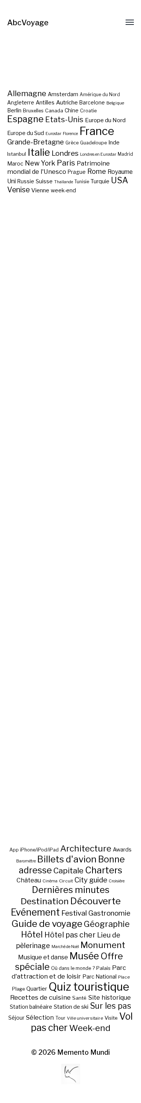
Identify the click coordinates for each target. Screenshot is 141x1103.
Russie (25, 181)
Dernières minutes (70, 889)
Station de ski (71, 1006)
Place (124, 977)
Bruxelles (33, 111)
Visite (111, 1018)
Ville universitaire (85, 1018)
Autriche (67, 102)
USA (119, 180)
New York (40, 163)
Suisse (44, 181)
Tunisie (81, 181)
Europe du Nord (105, 120)
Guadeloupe (93, 143)
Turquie (100, 181)
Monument (102, 945)
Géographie (107, 924)
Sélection (40, 1017)
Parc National (99, 976)
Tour (60, 1018)
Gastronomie (109, 913)
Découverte (95, 901)
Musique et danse (43, 957)
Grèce (72, 143)
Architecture (85, 848)
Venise (18, 189)
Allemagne (26, 93)
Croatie (88, 111)
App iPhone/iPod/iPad (34, 850)
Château (29, 880)
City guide (90, 880)
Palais (103, 968)
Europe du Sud (25, 133)
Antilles (45, 102)
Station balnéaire (31, 1006)
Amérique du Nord (100, 94)
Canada (54, 111)
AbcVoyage (28, 22)
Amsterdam (63, 94)
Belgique (115, 103)
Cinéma (50, 881)
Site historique (109, 997)
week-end (63, 190)
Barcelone (92, 103)
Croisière (116, 881)
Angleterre (20, 103)
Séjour (16, 1018)
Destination (45, 901)
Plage (18, 989)
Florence (70, 133)
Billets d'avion (67, 859)
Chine (72, 110)
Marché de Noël (65, 946)
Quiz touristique (89, 986)
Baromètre (26, 861)
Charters (103, 870)
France (96, 131)
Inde (114, 142)
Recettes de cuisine (40, 997)
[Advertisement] (70, 542)
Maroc (15, 163)
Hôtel (32, 934)
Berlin (14, 110)
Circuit (66, 881)
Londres (65, 153)
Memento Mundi (83, 1052)
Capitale (68, 870)
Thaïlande (63, 181)
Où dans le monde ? (73, 968)
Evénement (35, 912)
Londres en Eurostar (98, 154)
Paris (66, 162)
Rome (96, 171)
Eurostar (53, 133)
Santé (79, 998)
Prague (77, 172)
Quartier (36, 988)
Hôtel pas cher (70, 934)
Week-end (90, 1028)
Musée (84, 956)
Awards (122, 849)
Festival (74, 913)
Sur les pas (110, 1006)
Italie (38, 152)
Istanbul (16, 154)
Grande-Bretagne (35, 142)
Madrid (125, 154)
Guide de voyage (46, 923)
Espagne (25, 119)
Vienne (40, 190)
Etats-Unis (64, 119)
